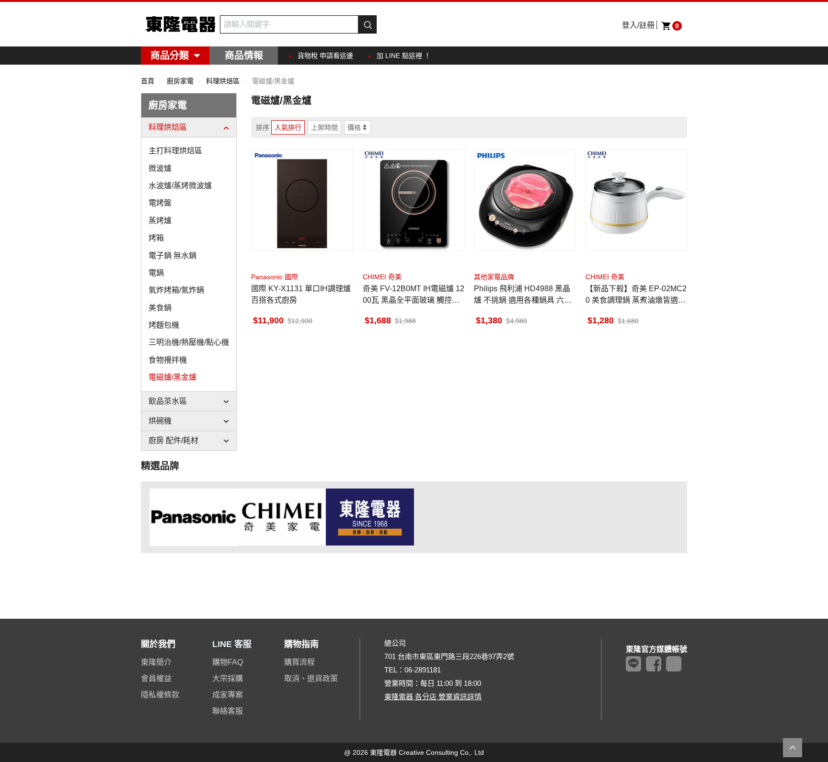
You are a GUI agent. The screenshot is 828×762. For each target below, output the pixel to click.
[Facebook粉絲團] (653, 663)
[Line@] (633, 663)
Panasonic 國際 (274, 277)
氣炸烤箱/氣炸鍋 (176, 290)
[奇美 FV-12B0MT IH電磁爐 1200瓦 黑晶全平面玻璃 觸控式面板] (413, 200)
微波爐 (160, 168)
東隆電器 (180, 24)
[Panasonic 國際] (194, 516)
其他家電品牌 (494, 277)
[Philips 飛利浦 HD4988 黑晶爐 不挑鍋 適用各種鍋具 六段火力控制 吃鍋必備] (524, 200)
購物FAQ (227, 662)
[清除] (352, 24)
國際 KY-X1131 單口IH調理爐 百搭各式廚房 (301, 294)
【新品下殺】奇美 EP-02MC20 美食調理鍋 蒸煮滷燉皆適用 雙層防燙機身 (636, 295)
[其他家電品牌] (370, 516)
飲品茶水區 (168, 401)
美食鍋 (160, 308)
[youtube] (673, 663)
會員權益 (156, 678)
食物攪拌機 (168, 360)
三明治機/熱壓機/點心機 (189, 342)
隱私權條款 (160, 695)
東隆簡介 (156, 662)
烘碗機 (160, 421)
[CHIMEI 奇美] (282, 516)
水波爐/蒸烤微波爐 (180, 186)
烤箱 (156, 238)
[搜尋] (367, 24)
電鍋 (156, 273)
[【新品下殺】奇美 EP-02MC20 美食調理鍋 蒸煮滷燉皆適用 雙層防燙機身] (636, 200)
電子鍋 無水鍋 (172, 255)
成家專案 (227, 695)
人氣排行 (288, 127)
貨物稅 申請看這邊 (325, 55)
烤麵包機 (164, 325)
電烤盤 (160, 203)
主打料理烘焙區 (175, 151)
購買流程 (299, 662)
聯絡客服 (227, 711)
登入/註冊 (638, 25)
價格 (354, 127)
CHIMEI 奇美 (382, 277)
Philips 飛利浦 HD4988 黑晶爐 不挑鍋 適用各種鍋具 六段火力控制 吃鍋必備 (523, 295)
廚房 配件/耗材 (173, 440)
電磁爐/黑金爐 (172, 377)
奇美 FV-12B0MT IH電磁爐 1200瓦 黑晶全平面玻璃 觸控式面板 (413, 295)
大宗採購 (227, 678)
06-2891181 (422, 670)
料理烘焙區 (168, 127)
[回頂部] (792, 747)
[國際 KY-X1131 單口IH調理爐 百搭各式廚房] (302, 200)
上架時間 (324, 127)
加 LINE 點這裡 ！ (404, 55)
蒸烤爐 (160, 220)
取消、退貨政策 (311, 678)
